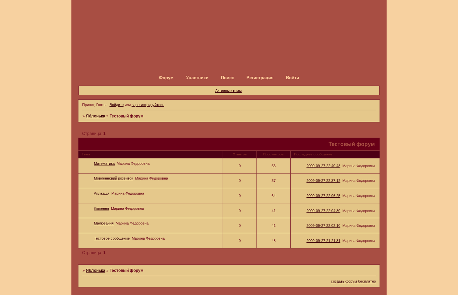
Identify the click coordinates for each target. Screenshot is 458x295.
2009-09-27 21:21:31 (323, 241)
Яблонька (95, 116)
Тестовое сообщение (112, 238)
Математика (104, 163)
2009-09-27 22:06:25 (323, 196)
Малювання (104, 223)
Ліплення (101, 208)
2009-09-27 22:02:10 (323, 226)
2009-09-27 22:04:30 (323, 211)
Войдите (117, 105)
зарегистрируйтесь (148, 105)
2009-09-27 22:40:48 (323, 166)
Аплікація (101, 193)
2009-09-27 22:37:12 (323, 181)
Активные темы (228, 91)
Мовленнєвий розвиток (113, 178)
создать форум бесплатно (353, 281)
